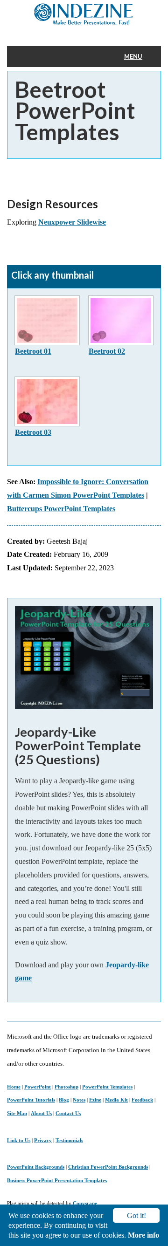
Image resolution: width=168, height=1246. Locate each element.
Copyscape (85, 1203)
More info (143, 1235)
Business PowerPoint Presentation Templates (57, 1180)
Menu (133, 56)
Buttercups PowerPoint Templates (61, 509)
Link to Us (18, 1140)
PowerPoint (37, 1086)
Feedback (142, 1099)
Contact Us (68, 1113)
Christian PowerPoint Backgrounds (108, 1167)
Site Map (17, 1113)
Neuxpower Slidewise (72, 222)
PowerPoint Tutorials (31, 1099)
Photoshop (66, 1086)
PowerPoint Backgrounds (35, 1167)
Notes (79, 1099)
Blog (64, 1099)
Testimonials (69, 1140)
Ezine (95, 1099)
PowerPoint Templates (107, 1086)
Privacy (43, 1140)
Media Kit (116, 1099)
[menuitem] (139, 57)
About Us (41, 1113)
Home (14, 1086)
